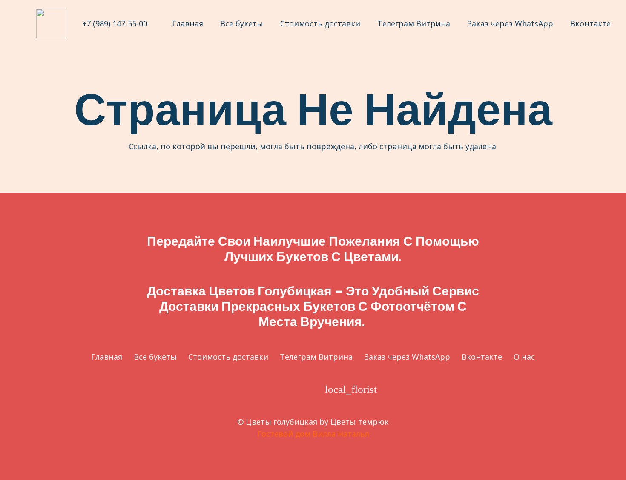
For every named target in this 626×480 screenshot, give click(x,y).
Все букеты (155, 357)
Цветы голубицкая (281, 422)
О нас (524, 357)
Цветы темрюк (359, 422)
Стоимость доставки (228, 357)
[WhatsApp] (304, 389)
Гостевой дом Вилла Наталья (313, 434)
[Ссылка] (51, 23)
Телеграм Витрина (316, 357)
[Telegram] (279, 389)
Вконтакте (482, 357)
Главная (106, 357)
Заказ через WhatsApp (407, 357)
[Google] (254, 389)
